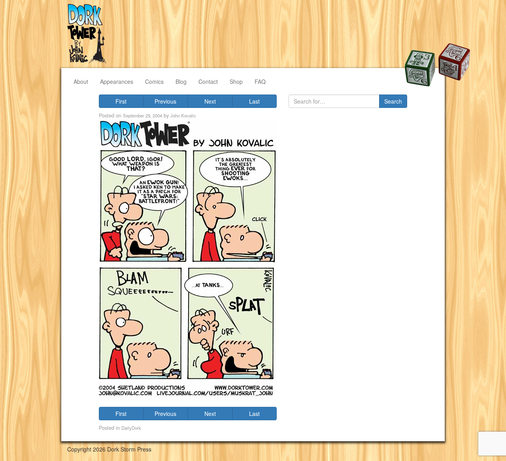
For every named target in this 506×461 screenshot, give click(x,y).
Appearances (116, 81)
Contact (208, 81)
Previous (165, 101)
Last (254, 101)
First (120, 101)
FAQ (260, 81)
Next (210, 101)
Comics (154, 81)
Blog (181, 81)
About (81, 81)
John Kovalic (183, 115)
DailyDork (131, 428)
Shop (236, 81)
